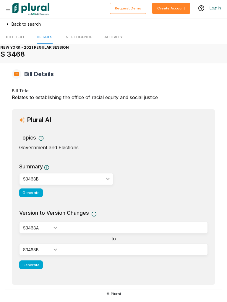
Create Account (171, 8)
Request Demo (128, 8)
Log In (215, 8)
